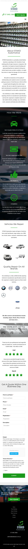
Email (5, 408)
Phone (5, 401)
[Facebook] (14, 546)
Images (5, 437)
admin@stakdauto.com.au (14, 536)
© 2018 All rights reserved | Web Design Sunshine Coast (14, 544)
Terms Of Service (8, 458)
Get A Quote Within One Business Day (14, 385)
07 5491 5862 (9, 14)
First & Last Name (8, 394)
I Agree (5, 470)
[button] (25, 19)
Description (6, 422)
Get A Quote (14, 41)
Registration (6, 415)
